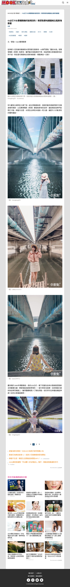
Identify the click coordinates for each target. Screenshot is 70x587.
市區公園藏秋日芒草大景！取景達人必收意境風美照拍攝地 (16, 556)
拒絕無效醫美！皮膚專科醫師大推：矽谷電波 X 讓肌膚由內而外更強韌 (53, 494)
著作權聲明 (31, 576)
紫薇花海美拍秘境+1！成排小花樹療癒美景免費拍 (27, 455)
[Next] (39, 444)
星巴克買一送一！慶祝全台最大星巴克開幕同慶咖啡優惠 (53, 515)
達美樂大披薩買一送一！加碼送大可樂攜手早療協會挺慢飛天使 (34, 494)
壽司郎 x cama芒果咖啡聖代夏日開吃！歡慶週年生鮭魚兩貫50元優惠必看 (16, 515)
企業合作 (39, 573)
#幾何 (17, 32)
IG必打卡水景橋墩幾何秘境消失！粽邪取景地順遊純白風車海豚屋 (40, 13)
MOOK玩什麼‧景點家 (14, 13)
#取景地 (11, 32)
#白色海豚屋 (12, 35)
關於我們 (31, 573)
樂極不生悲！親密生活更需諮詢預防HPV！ (24, 458)
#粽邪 (20, 35)
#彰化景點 (24, 32)
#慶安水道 (32, 32)
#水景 (50, 32)
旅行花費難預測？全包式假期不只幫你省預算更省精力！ (34, 556)
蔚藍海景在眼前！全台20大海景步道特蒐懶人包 (26, 451)
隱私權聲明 (39, 576)
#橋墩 (45, 32)
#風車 (25, 35)
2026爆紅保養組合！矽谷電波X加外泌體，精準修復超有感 (16, 535)
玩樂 (9, 26)
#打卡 (39, 32)
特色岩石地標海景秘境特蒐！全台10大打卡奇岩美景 (53, 556)
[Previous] (31, 444)
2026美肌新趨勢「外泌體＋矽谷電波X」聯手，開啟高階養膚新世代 (33, 462)
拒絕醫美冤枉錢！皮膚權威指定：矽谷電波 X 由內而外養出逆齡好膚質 (34, 515)
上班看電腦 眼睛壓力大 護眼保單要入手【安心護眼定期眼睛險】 (53, 535)
